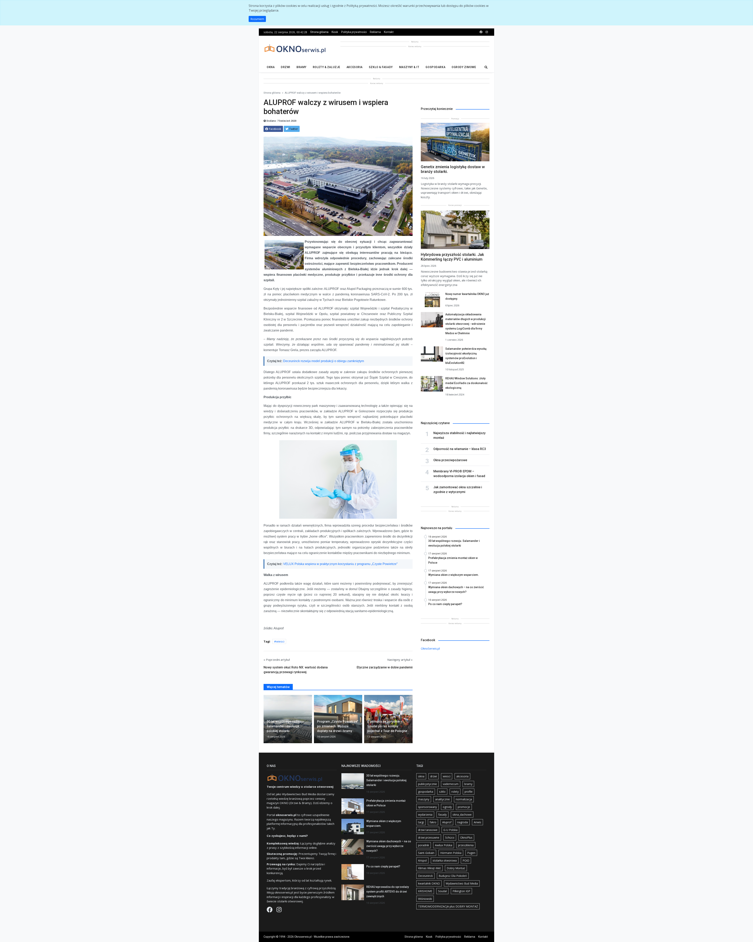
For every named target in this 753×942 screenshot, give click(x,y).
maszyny (423, 799)
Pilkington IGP (461, 891)
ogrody (447, 807)
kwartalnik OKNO (429, 883)
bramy (468, 784)
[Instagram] (279, 911)
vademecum (450, 784)
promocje (464, 807)
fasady (442, 814)
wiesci (280, 641)
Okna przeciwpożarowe (450, 460)
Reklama (375, 32)
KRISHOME (425, 891)
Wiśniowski (425, 899)
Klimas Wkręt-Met (429, 868)
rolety (455, 791)
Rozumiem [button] (257, 19)
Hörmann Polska (450, 853)
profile (469, 791)
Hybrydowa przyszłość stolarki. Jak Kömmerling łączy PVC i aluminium (452, 257)
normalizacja (464, 799)
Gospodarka (435, 67)
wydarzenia (425, 814)
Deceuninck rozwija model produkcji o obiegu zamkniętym (323, 361)
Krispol (422, 860)
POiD (466, 860)
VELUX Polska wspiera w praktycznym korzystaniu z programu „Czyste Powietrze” (340, 564)
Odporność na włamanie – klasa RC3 (459, 449)
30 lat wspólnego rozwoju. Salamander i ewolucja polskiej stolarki (386, 780)
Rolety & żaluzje (326, 67)
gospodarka (425, 791)
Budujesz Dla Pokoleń (453, 876)
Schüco (449, 837)
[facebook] (481, 32)
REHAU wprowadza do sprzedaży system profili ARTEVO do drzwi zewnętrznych (387, 891)
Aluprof (446, 822)
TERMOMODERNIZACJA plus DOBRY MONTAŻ (448, 906)
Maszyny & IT (409, 67)
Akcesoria (354, 67)
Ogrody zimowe (464, 67)
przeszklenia (466, 845)
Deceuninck (425, 876)
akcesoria (462, 776)
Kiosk (335, 32)
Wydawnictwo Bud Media (462, 883)
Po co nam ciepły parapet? (383, 866)
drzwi (433, 776)
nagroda (462, 822)
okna (421, 776)
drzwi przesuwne (428, 837)
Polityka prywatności (354, 32)
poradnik (423, 845)
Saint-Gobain (426, 853)
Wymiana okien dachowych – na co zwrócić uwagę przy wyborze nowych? (388, 846)
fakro (433, 822)
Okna (271, 67)
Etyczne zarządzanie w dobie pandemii (385, 667)
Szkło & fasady (381, 67)
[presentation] (265, 721)
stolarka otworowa (445, 860)
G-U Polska (450, 830)
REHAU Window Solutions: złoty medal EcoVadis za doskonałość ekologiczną (466, 383)
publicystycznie (427, 784)
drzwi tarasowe (427, 830)
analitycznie (442, 799)
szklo (442, 791)
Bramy (301, 67)
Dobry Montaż (456, 868)
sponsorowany (427, 807)
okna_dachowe (462, 814)
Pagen (471, 853)
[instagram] (486, 32)
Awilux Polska (443, 845)
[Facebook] (270, 911)
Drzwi (285, 67)
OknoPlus (466, 837)
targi (421, 822)
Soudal (442, 891)
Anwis (477, 822)
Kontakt (389, 32)
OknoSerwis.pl (430, 648)
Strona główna (319, 32)
